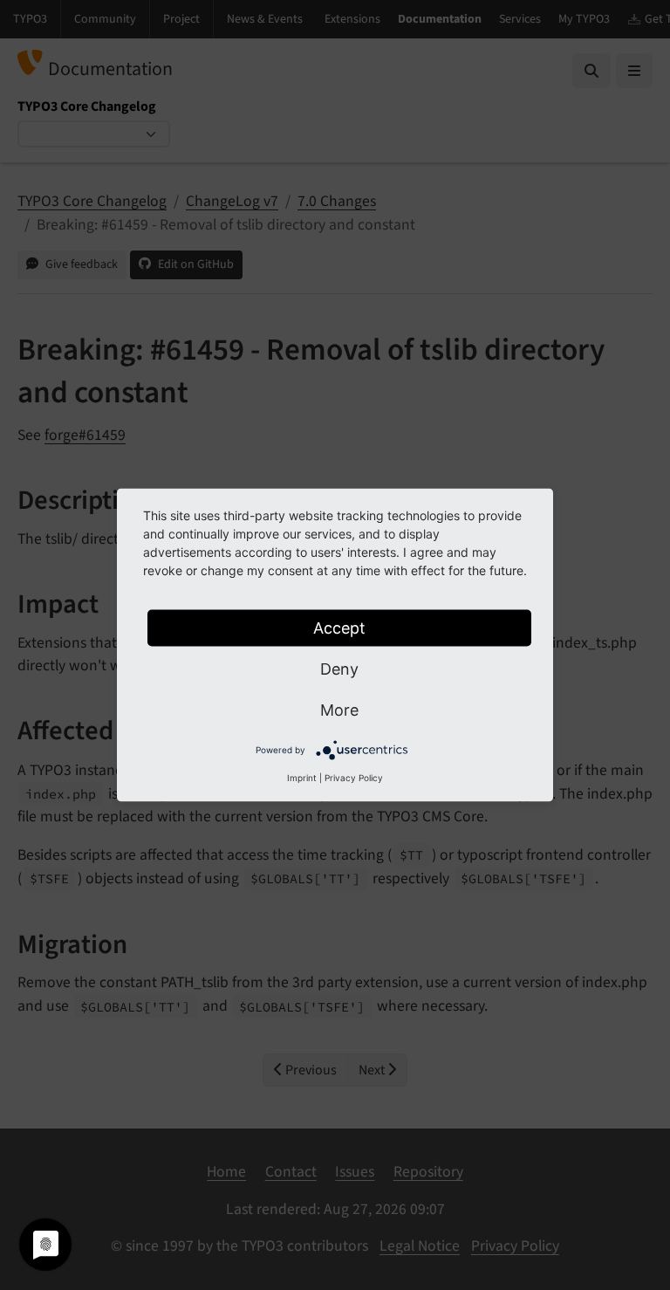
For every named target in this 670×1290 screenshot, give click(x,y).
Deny (339, 669)
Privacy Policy (354, 777)
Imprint (302, 777)
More (339, 710)
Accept (339, 628)
